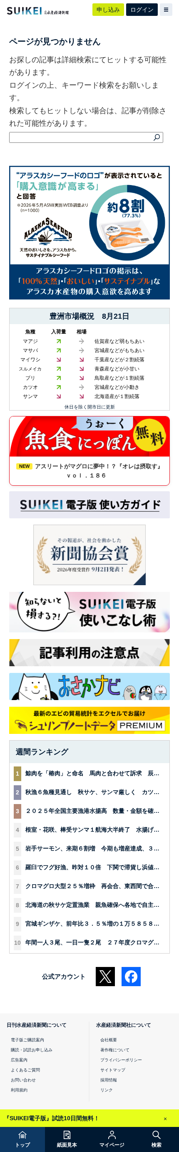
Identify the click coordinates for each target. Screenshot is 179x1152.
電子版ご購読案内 (27, 1040)
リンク (106, 1090)
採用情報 (108, 1080)
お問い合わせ (23, 1080)
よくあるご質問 (25, 1070)
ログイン (142, 9)
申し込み (108, 9)
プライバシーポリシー (121, 1060)
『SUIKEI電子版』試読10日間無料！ (51, 1118)
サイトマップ (112, 1070)
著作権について (114, 1050)
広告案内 (19, 1060)
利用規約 (19, 1090)
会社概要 (108, 1040)
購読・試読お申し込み (31, 1050)
